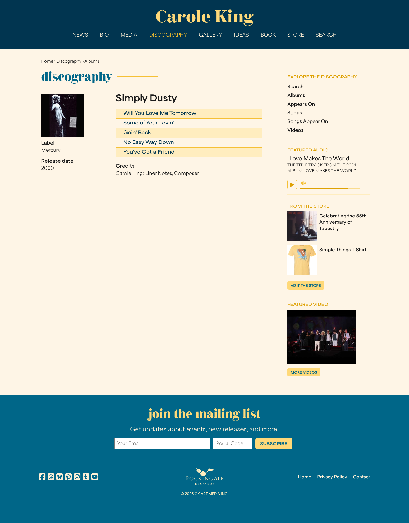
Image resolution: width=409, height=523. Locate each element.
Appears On (301, 104)
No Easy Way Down (148, 142)
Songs (294, 113)
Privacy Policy (332, 477)
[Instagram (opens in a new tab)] (77, 478)
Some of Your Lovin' (148, 123)
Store (295, 35)
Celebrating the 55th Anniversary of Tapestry (343, 222)
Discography (168, 35)
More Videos (304, 373)
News (80, 35)
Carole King (204, 16)
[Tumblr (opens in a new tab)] (86, 478)
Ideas (241, 35)
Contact (361, 477)
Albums (91, 62)
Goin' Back (137, 133)
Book (268, 35)
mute (303, 183)
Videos (295, 130)
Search (326, 35)
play (292, 184)
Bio (104, 35)
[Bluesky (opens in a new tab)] (59, 478)
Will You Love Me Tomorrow (159, 113)
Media (129, 35)
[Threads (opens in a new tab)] (51, 478)
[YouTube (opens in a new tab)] (94, 478)
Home (47, 62)
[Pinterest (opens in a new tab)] (68, 478)
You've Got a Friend (149, 152)
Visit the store (306, 286)
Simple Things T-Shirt (343, 250)
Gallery (210, 35)
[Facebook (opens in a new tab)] (42, 478)
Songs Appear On (307, 122)
